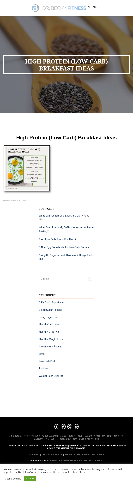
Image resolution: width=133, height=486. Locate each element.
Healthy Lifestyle (49, 331)
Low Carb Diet (47, 361)
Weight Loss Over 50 (51, 375)
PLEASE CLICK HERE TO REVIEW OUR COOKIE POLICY (76, 460)
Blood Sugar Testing (50, 309)
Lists (42, 353)
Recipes (43, 368)
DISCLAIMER (97, 454)
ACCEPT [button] (30, 478)
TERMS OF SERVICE (51, 454)
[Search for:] (62, 278)
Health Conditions (49, 324)
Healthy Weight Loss (51, 339)
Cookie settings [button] (13, 478)
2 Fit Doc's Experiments (52, 302)
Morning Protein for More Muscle (16, 200)
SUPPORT (34, 454)
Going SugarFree (48, 317)
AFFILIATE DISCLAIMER (76, 454)
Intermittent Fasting (50, 346)
